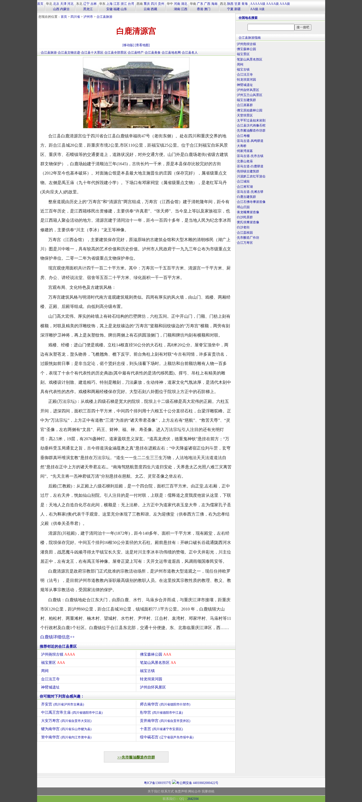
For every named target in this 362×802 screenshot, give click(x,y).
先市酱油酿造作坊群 (251, 130)
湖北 (184, 4)
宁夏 (230, 9)
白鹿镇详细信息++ (57, 637)
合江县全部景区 (115, 52)
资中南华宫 (66, 737)
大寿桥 (241, 146)
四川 (154, 4)
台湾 (131, 4)
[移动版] (128, 45)
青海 (244, 4)
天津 (63, 4)
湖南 (177, 9)
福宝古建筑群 (246, 100)
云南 (147, 9)
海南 (214, 4)
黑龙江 (88, 9)
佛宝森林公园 (155, 654)
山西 (56, 9)
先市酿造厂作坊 (248, 237)
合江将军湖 (245, 187)
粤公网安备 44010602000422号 (197, 783)
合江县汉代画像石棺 (251, 125)
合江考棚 (243, 136)
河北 (70, 4)
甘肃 (237, 4)
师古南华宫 (165, 704)
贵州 (161, 4)
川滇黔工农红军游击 (251, 176)
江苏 (116, 4)
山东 (124, 9)
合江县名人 (190, 52)
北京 (56, 4)
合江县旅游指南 (250, 38)
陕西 (230, 4)
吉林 (93, 4)
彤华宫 (161, 712)
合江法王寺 (50, 679)
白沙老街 (243, 227)
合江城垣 (243, 181)
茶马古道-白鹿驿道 (250, 166)
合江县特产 (136, 52)
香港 (200, 9)
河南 (177, 4)
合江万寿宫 (245, 243)
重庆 (147, 4)
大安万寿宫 (66, 721)
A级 (261, 9)
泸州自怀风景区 (153, 687)
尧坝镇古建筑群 (248, 171)
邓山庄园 (243, 207)
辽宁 (86, 4)
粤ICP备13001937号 (157, 783)
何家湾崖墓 (245, 151)
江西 (184, 9)
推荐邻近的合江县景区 (58, 646)
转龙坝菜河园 (151, 679)
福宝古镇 (147, 671)
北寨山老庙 (245, 161)
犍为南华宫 (66, 729)
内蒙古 (65, 9)
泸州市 (88, 17)
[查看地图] (142, 45)
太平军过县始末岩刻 (251, 120)
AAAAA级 (257, 4)
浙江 (124, 4)
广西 (207, 4)
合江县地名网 (171, 52)
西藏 (154, 9)
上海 (109, 4)
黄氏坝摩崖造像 (248, 222)
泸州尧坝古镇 (58, 654)
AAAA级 (272, 4)
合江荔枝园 (245, 232)
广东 (200, 4)
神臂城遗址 (50, 687)
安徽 (109, 9)
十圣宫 (161, 729)
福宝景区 (53, 663)
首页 (40, 4)
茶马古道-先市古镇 (250, 156)
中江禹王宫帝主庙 (72, 712)
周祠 (44, 671)
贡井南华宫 (165, 721)
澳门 (207, 9)
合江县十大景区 (92, 52)
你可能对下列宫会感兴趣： (62, 696)
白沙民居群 (245, 217)
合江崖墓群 (245, 105)
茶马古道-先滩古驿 (250, 192)
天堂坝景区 (245, 115)
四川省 (75, 17)
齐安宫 (62, 704)
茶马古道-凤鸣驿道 (250, 141)
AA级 (254, 9)
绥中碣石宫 (166, 737)
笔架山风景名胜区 (158, 663)
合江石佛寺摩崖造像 (251, 202)
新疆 (237, 9)
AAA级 (285, 4)
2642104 (192, 799)
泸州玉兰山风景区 (249, 95)
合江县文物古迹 (69, 52)
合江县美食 (153, 52)
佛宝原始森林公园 (249, 110)
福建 (116, 9)
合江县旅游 (104, 17)
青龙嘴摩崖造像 (248, 212)
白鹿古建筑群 (246, 197)
